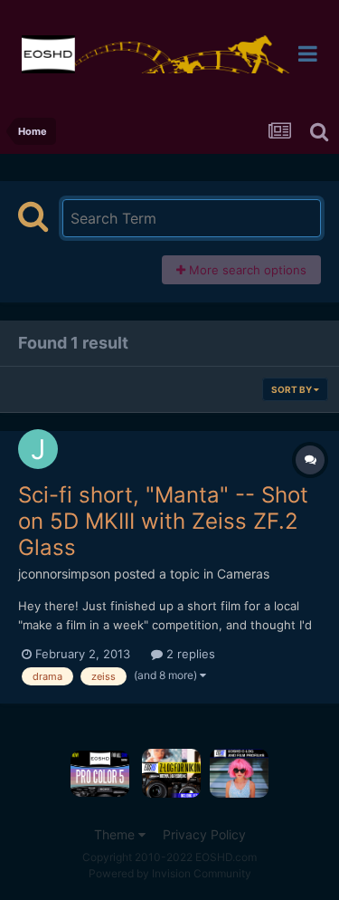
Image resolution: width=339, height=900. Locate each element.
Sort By (292, 389)
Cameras (243, 573)
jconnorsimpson (64, 573)
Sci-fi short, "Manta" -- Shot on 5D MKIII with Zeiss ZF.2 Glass (163, 521)
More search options (245, 270)
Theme (116, 834)
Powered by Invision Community (170, 873)
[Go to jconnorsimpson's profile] (38, 449)
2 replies (189, 653)
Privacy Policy (204, 834)
